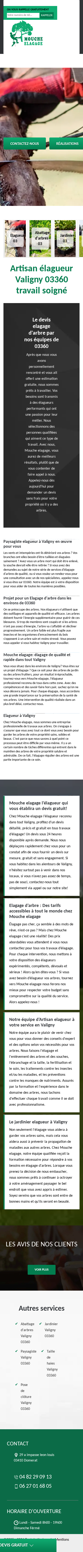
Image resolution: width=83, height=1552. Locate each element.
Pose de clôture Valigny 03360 (26, 1397)
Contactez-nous (24, 144)
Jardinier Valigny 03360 (51, 1330)
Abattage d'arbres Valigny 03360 (27, 1333)
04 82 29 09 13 (21, 3)
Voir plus (42, 1269)
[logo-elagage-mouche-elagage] (26, 33)
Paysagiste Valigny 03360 (28, 1357)
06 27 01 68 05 (53, 3)
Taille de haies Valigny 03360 (52, 1363)
